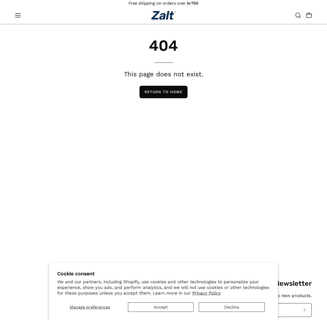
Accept (161, 307)
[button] (298, 15)
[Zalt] (163, 15)
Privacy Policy (206, 293)
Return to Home (163, 92)
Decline (231, 307)
